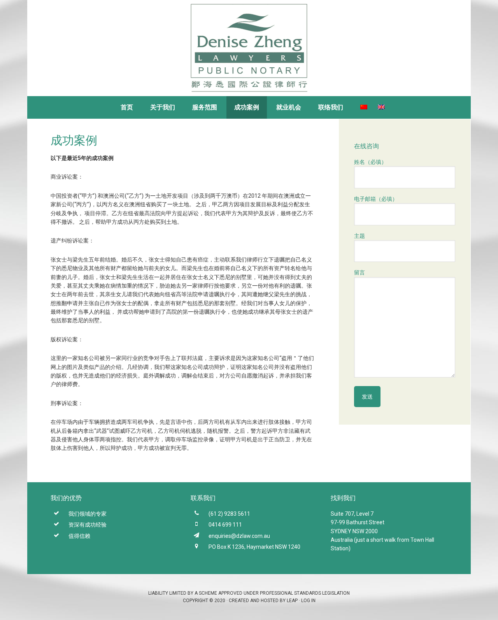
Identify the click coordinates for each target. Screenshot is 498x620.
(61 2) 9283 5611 (229, 514)
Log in (308, 600)
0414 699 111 (225, 525)
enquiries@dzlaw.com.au (239, 536)
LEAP (292, 600)
